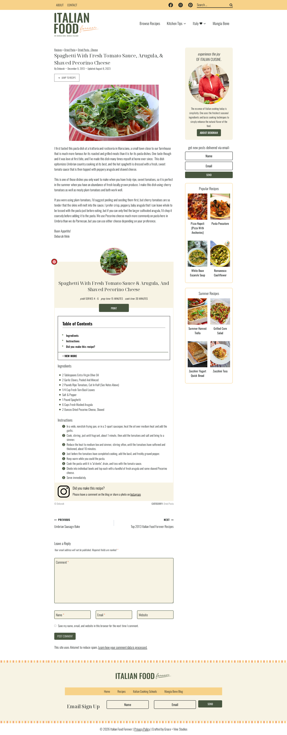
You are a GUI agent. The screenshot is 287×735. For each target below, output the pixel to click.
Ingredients (72, 335)
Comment (62, 562)
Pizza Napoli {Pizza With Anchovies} (197, 228)
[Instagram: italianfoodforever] (65, 492)
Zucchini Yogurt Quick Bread (197, 373)
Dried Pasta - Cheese (88, 50)
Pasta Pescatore (220, 223)
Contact (72, 5)
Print (114, 308)
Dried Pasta (69, 50)
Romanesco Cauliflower (220, 272)
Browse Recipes (150, 23)
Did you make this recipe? (80, 346)
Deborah (61, 68)
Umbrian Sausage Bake (67, 523)
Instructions (73, 341)
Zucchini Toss (220, 371)
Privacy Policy (142, 729)
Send (209, 175)
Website (143, 615)
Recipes (58, 50)
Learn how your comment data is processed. (122, 647)
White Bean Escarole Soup (197, 272)
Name (60, 615)
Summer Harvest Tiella (197, 330)
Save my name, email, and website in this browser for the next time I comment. (98, 626)
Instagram (135, 494)
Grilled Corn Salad (220, 330)
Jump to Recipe (68, 77)
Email (101, 615)
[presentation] (197, 207)
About (60, 5)
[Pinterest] (190, 5)
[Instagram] (181, 5)
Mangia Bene (221, 23)
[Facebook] (171, 5)
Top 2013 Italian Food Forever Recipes (152, 523)
